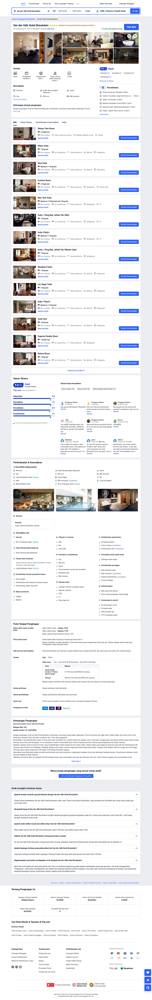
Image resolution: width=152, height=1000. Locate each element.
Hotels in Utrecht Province (92, 883)
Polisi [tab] (64, 122)
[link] (106, 4)
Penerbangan (34, 4)
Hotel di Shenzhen (76, 935)
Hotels (61, 883)
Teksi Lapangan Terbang (63, 4)
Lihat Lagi (16, 111)
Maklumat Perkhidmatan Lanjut (22, 961)
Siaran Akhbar (43, 957)
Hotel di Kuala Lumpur (19, 931)
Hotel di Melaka (51, 931)
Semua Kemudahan (20, 99)
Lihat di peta (104, 114)
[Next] (138, 499)
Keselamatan (70, 968)
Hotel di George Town (105, 931)
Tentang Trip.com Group (47, 972)
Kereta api (47, 4)
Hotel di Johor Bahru (89, 931)
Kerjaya (41, 961)
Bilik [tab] (15, 122)
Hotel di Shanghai (50, 935)
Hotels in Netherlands (73, 883)
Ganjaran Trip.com (72, 957)
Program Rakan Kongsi (73, 961)
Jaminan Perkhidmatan (19, 957)
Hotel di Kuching (63, 931)
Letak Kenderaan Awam (24, 477)
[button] (78, 4)
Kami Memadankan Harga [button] (113, 29)
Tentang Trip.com (45, 953)
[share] (147, 980)
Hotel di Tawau (16, 935)
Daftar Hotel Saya (72, 964)
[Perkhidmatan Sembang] (147, 987)
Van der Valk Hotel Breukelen (31, 25)
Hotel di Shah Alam (121, 931)
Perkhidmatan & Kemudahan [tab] (47, 122)
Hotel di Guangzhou (91, 935)
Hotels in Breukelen (110, 883)
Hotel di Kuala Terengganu (33, 935)
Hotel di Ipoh (75, 931)
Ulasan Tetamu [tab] (26, 122)
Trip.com (54, 883)
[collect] (147, 972)
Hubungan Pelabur (72, 953)
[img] (37, 48)
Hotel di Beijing (63, 935)
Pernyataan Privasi (45, 968)
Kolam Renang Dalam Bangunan (69, 470)
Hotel (23, 4)
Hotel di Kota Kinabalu (36, 931)
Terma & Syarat (44, 964)
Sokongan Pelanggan (18, 953)
